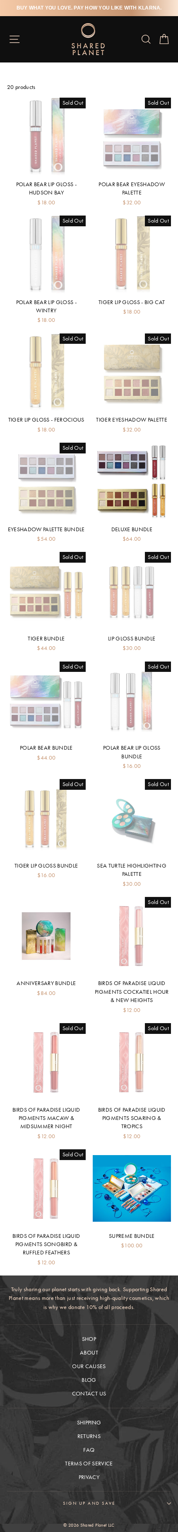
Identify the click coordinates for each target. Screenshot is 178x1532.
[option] (89, 8)
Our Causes (89, 1366)
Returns (89, 1436)
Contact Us (89, 1393)
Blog (89, 1379)
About (89, 1352)
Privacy (89, 1477)
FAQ (88, 1449)
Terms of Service (89, 1463)
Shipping (89, 1422)
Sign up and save (89, 1503)
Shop (89, 1339)
